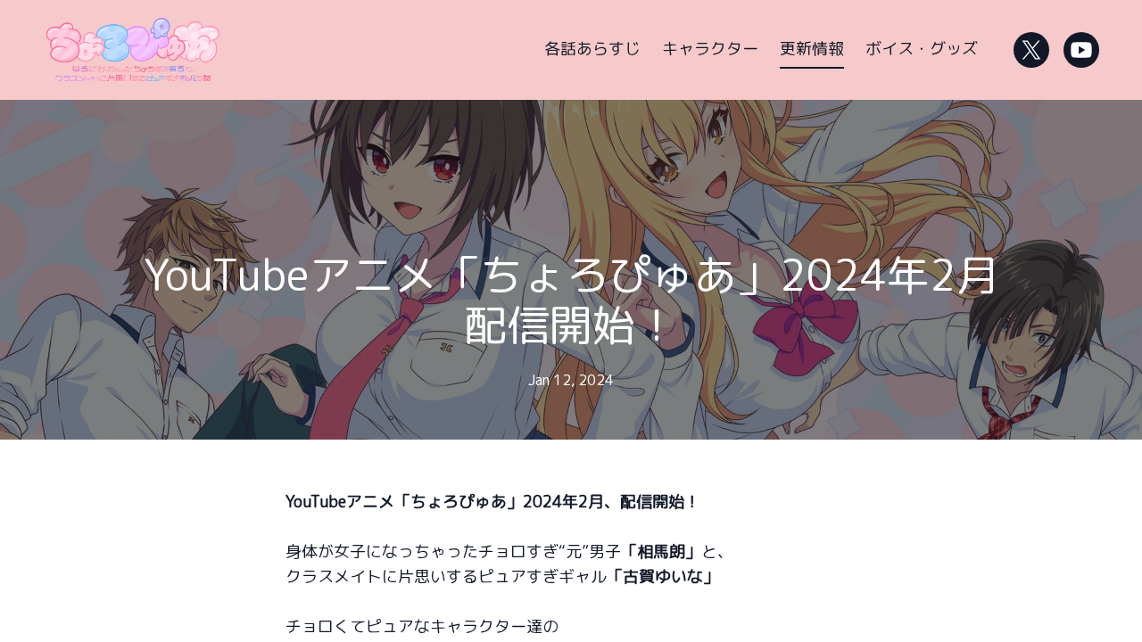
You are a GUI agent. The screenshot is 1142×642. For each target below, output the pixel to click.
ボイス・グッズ (921, 48)
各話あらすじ (592, 48)
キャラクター (710, 48)
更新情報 (812, 48)
